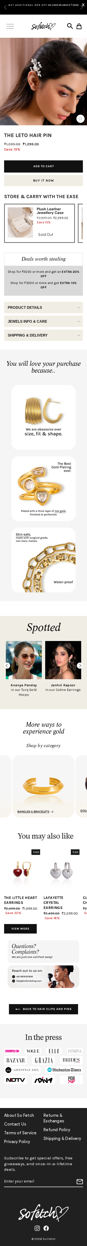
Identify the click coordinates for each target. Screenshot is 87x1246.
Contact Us (15, 1124)
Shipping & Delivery (28, 335)
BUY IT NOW (43, 180)
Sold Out (45, 234)
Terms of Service (20, 1132)
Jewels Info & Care (27, 321)
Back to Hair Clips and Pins (47, 1009)
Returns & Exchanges (54, 1118)
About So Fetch (19, 1115)
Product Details (25, 307)
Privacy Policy (17, 1141)
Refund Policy (57, 1129)
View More (20, 928)
